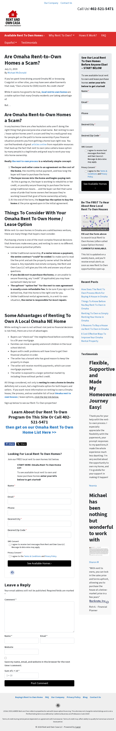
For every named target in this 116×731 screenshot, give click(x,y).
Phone (11, 508)
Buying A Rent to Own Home (29, 697)
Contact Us (66, 3)
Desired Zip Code (17, 530)
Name (11, 485)
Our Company (51, 3)
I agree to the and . (34, 556)
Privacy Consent (15, 552)
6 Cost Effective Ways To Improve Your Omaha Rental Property (93, 337)
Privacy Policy (50, 556)
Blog (85, 697)
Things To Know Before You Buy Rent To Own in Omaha (93, 305)
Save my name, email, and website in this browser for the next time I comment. (37, 663)
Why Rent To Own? (60, 35)
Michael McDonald (17, 72)
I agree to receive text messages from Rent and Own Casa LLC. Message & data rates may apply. (38, 546)
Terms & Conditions (32, 556)
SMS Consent (13, 541)
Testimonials (29, 43)
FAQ (103, 35)
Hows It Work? (88, 35)
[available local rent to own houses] (95, 223)
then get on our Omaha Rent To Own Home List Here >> (39, 429)
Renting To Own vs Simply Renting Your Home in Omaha (94, 317)
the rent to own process (25, 161)
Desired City (15, 519)
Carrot (78, 727)
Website (9, 647)
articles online (39, 144)
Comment (10, 599)
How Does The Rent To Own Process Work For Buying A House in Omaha (94, 293)
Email (11, 496)
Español (9, 43)
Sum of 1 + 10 (12, 671)
